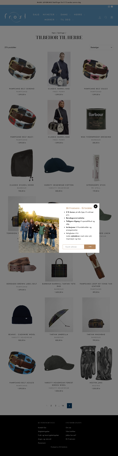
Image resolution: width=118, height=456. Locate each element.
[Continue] (90, 246)
